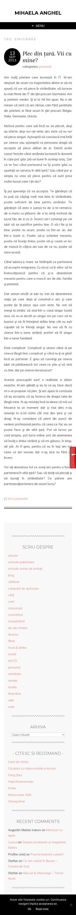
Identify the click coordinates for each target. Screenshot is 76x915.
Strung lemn (16, 801)
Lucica (12, 842)
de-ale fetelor (18, 628)
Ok (29, 909)
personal (45, 66)
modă (12, 654)
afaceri (13, 555)
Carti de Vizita (18, 762)
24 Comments (18, 499)
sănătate (14, 674)
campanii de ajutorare (23, 588)
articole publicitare (21, 562)
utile (11, 700)
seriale (12, 680)
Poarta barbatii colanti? (47, 854)
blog (11, 575)
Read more (42, 909)
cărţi (11, 595)
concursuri (15, 608)
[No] (71, 905)
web (11, 707)
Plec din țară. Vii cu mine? (47, 57)
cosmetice (15, 615)
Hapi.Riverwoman (20, 782)
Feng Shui (15, 775)
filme (11, 641)
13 (12, 53)
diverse (13, 634)
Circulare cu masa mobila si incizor (32, 768)
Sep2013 (12, 58)
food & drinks (17, 648)
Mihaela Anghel (38, 13)
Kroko (12, 788)
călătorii (13, 582)
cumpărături (16, 621)
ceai (11, 601)
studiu (12, 687)
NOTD (12, 661)
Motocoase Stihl (19, 795)
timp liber (14, 693)
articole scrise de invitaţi (25, 569)
